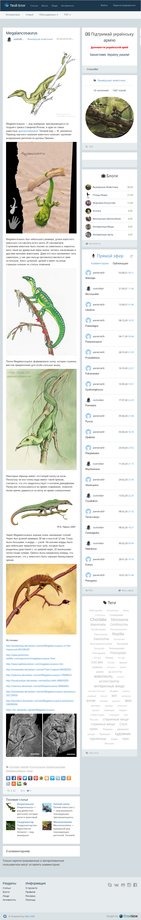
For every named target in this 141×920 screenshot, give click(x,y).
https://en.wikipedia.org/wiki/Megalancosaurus (30, 709)
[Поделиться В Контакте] (8, 778)
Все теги (94, 753)
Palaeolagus (91, 326)
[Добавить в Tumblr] (30, 778)
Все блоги (94, 243)
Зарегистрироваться (124, 5)
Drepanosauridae (55, 767)
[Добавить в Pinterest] (36, 778)
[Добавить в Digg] (58, 778)
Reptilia (25, 767)
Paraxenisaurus (93, 341)
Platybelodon (92, 453)
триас (29, 770)
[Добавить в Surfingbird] (52, 778)
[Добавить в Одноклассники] (69, 778)
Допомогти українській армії (109, 47)
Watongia (90, 278)
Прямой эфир (110, 255)
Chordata (14, 767)
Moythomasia (92, 469)
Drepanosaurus (25, 804)
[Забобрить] (25, 783)
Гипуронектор (25, 822)
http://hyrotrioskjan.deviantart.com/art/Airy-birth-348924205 (37, 680)
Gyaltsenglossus (94, 389)
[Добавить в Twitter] (25, 778)
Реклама (30, 896)
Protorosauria (37, 767)
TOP (66, 14)
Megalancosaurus (15, 770)
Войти (104, 5)
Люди (55, 5)
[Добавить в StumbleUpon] (14, 783)
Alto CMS (30, 916)
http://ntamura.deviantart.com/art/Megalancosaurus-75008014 (38, 675)
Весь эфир (127, 590)
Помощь (31, 899)
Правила (30, 891)
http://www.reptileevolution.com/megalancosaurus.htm (34, 664)
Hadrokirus (91, 548)
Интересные (13, 14)
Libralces (90, 310)
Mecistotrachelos (62, 822)
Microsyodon (92, 294)
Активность (67, 5)
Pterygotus (91, 580)
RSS (91, 146)
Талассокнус (92, 517)
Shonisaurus (92, 485)
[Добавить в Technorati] (19, 783)
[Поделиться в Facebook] (14, 778)
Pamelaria (90, 405)
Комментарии (100, 263)
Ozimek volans (61, 804)
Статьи (34, 5)
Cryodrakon (91, 501)
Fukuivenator (92, 373)
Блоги (45, 5)
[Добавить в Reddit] (8, 783)
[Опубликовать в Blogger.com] (47, 778)
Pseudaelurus (92, 357)
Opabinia (90, 437)
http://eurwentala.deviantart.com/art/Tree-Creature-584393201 (38, 669)
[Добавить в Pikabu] (41, 778)
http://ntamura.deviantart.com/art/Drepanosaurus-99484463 (37, 686)
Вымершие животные (40, 39)
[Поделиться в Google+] (19, 778)
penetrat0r (99, 272)
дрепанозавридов (28, 131)
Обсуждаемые (47, 14)
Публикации (120, 263)
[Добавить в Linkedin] (63, 778)
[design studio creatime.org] (128, 916)
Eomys (89, 564)
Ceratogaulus (92, 532)
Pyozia (89, 421)
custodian (19, 39)
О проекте (31, 888)
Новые (29, 14)
